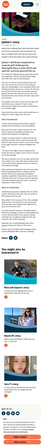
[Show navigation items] (37, 4)
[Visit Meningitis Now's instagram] (8, 413)
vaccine (4, 225)
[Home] (5, 4)
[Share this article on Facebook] (11, 238)
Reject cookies (20, 437)
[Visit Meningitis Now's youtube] (18, 413)
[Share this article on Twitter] (15, 238)
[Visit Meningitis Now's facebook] (3, 413)
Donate (27, 4)
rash (13, 108)
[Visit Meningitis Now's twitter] (13, 413)
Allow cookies (20, 442)
